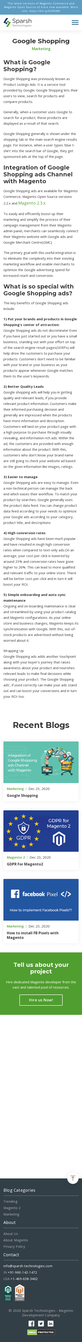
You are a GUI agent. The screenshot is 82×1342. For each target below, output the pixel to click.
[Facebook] (31, 1323)
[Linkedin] (51, 1323)
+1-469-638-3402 (24, 1279)
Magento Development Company (47, 1312)
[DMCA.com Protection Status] (41, 1332)
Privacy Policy (14, 1247)
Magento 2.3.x (31, 203)
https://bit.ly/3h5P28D (44, 11)
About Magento (15, 1240)
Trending (10, 1201)
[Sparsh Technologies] (17, 22)
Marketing (11, 1214)
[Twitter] (41, 1323)
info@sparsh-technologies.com (27, 1266)
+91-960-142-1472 (22, 1272)
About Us (10, 1234)
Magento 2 (12, 1208)
